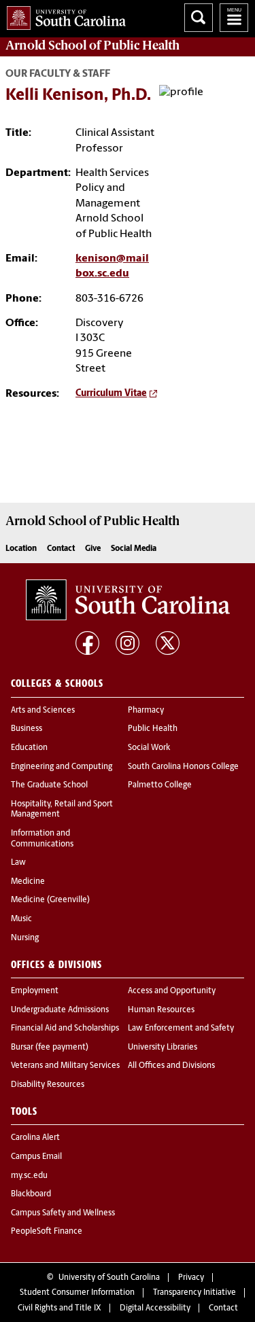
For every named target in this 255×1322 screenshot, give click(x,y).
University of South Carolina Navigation (234, 17)
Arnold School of (92, 45)
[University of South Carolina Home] (63, 15)
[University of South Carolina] (128, 599)
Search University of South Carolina (198, 17)
